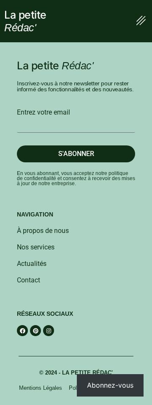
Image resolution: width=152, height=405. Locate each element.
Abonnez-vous (110, 385)
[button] (141, 21)
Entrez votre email (43, 112)
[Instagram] (48, 330)
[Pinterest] (35, 330)
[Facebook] (22, 330)
